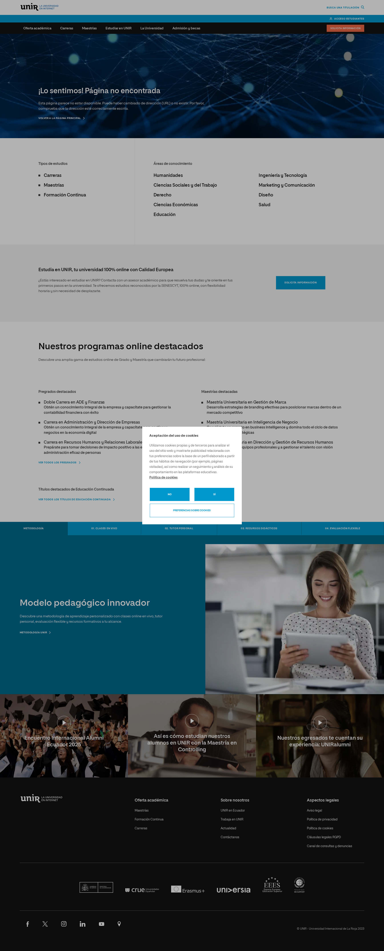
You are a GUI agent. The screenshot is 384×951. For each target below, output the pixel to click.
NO (170, 494)
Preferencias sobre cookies (192, 510)
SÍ (214, 494)
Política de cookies (163, 477)
